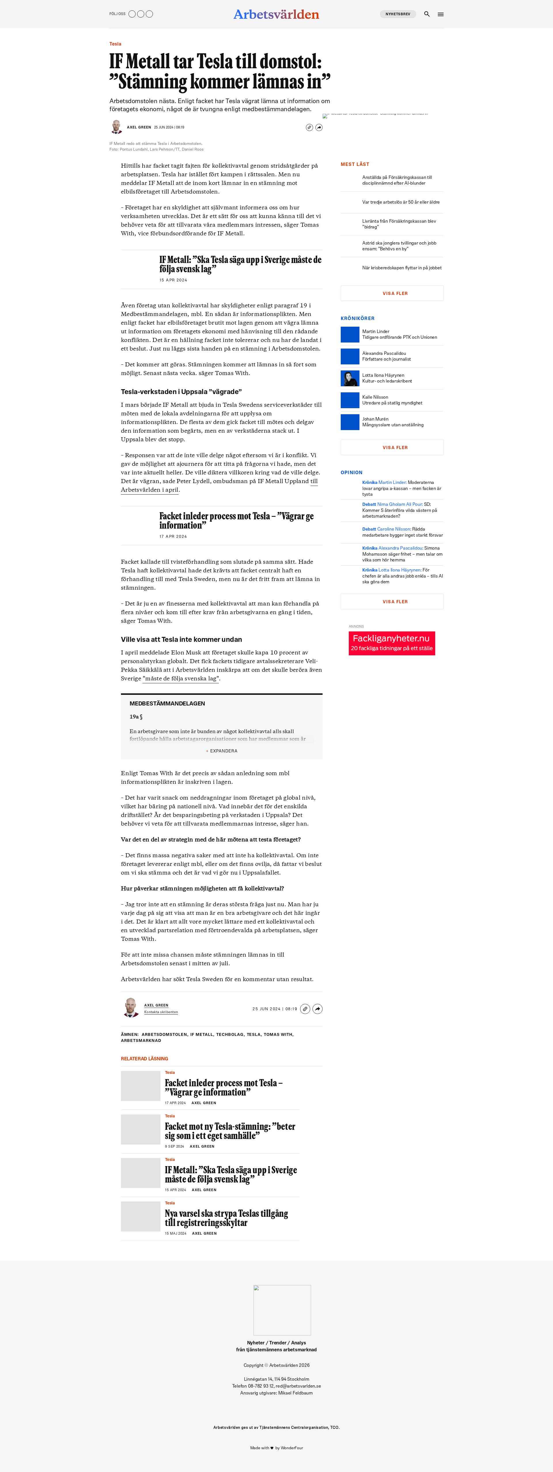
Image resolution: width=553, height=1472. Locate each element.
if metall (202, 1035)
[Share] (319, 127)
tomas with (279, 1035)
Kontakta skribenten (161, 1012)
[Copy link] (309, 127)
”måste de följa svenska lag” (181, 679)
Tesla (254, 1035)
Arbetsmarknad (141, 1041)
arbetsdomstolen (165, 1035)
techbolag (230, 1035)
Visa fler (395, 294)
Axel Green (139, 127)
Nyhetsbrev (398, 14)
